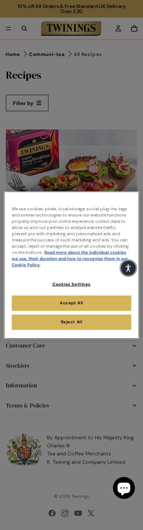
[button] (128, 268)
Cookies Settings (71, 284)
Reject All (71, 322)
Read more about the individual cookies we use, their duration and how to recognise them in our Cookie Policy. (70, 259)
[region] (72, 265)
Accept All (71, 303)
